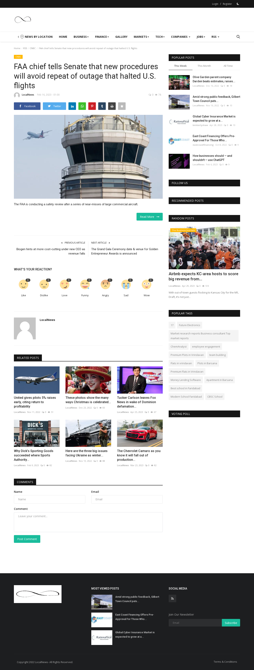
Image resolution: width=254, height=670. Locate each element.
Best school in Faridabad (185, 388)
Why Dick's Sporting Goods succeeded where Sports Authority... (33, 455)
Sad (126, 295)
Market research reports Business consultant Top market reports (200, 336)
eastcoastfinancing (203, 144)
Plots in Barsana (207, 363)
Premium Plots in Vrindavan (187, 355)
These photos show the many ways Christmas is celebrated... (88, 400)
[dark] (238, 4)
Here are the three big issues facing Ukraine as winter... (86, 453)
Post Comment (27, 539)
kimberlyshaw (200, 125)
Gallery (121, 37)
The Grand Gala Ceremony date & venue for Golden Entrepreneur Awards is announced (124, 251)
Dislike (44, 295)
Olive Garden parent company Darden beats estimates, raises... (214, 79)
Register (227, 4)
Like (23, 295)
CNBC (33, 48)
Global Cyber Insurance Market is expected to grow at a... (214, 118)
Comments (25, 482)
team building (217, 355)
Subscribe (231, 623)
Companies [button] (179, 37)
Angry (105, 295)
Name (18, 492)
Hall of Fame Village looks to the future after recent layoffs (204, 243)
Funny (85, 295)
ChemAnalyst (179, 346)
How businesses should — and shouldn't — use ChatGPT (212, 158)
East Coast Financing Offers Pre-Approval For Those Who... (214, 138)
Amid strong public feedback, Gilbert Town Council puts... (216, 99)
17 (172, 325)
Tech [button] (159, 37)
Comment (21, 509)
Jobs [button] (200, 37)
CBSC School (214, 396)
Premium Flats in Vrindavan (187, 371)
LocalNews (28, 94)
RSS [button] (214, 37)
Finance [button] (101, 37)
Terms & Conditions (225, 661)
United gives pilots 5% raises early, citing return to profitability (35, 402)
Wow (147, 295)
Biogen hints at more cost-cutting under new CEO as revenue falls (50, 251)
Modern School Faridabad (186, 396)
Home (63, 37)
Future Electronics (189, 325)
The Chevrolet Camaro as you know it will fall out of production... (139, 455)
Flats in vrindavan (181, 363)
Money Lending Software (186, 380)
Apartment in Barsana (219, 380)
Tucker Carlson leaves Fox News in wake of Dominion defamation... (136, 402)
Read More (148, 217)
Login (215, 4)
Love (64, 295)
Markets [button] (140, 37)
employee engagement (206, 346)
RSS (25, 48)
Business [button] (80, 37)
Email (95, 492)
